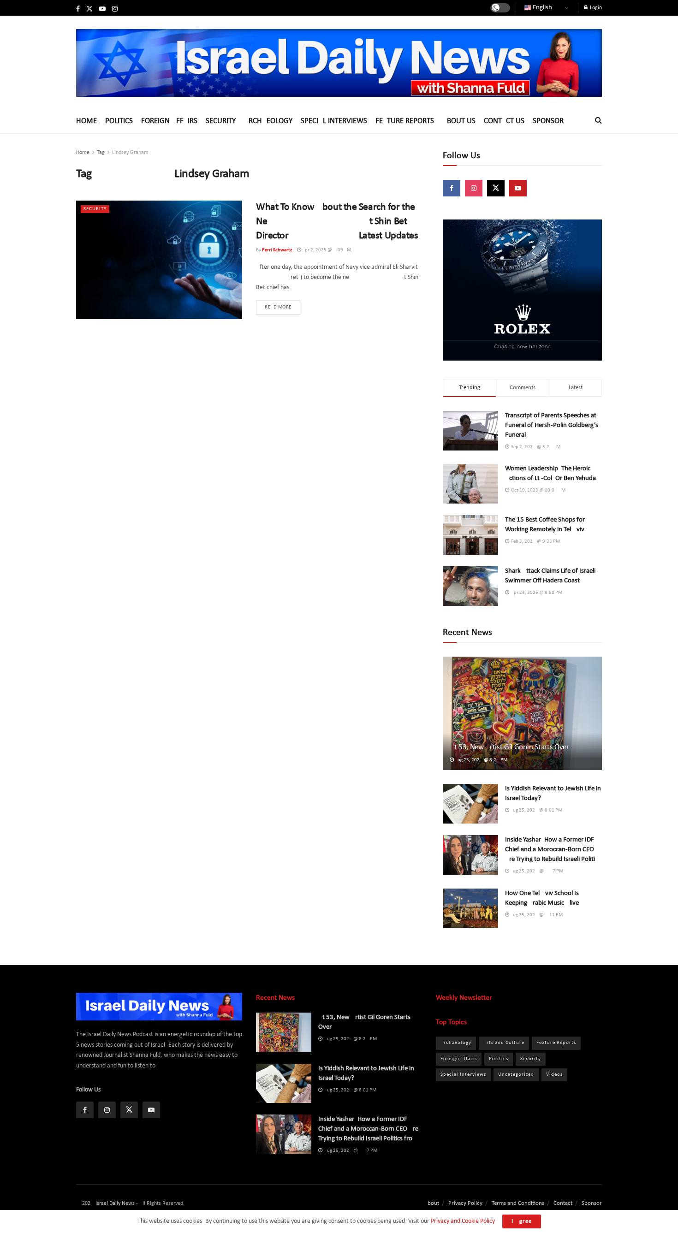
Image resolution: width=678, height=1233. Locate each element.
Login (595, 8)
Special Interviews (334, 121)
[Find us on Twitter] (89, 9)
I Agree (521, 1221)
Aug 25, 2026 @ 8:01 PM (535, 810)
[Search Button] (598, 120)
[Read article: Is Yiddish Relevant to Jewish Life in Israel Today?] (470, 804)
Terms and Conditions (518, 1203)
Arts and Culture (503, 1042)
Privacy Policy (465, 1203)
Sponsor (548, 121)
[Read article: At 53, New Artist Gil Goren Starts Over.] (522, 714)
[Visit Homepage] (339, 62)
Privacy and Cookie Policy (462, 1221)
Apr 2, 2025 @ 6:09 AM (326, 250)
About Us (459, 121)
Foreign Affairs (169, 121)
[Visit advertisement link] (522, 290)
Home (86, 121)
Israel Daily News (115, 1203)
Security (221, 121)
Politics (119, 121)
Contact (562, 1203)
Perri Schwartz (277, 250)
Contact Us (504, 121)
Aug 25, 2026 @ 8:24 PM (480, 760)
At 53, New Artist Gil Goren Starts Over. (510, 747)
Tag (101, 152)
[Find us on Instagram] (115, 9)
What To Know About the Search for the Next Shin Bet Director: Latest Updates (337, 221)
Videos (554, 1074)
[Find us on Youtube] (102, 9)
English (541, 7)
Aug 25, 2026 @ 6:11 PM (536, 915)
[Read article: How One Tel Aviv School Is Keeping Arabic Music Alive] (470, 908)
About (431, 1203)
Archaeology (268, 121)
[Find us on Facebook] (78, 9)
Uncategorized (516, 1074)
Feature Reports (404, 121)
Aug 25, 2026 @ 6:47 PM (536, 871)
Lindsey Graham (130, 152)
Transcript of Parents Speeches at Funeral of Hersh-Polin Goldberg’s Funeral (551, 425)
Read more (282, 307)
